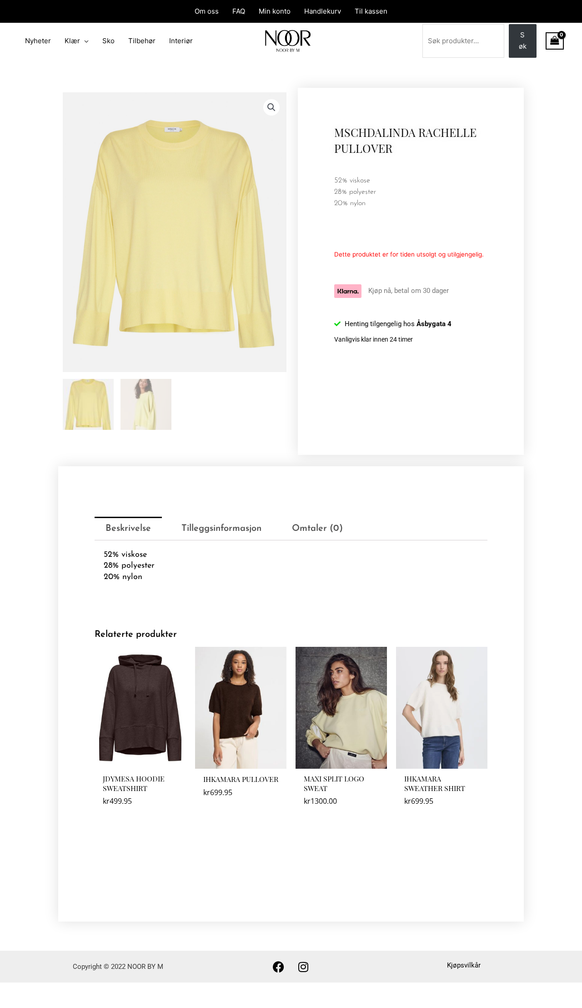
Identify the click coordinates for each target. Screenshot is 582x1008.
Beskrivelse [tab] (128, 528)
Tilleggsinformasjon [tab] (221, 528)
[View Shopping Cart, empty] (555, 41)
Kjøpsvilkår (464, 965)
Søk (523, 40)
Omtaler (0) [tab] (317, 528)
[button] (271, 107)
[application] (84, 41)
